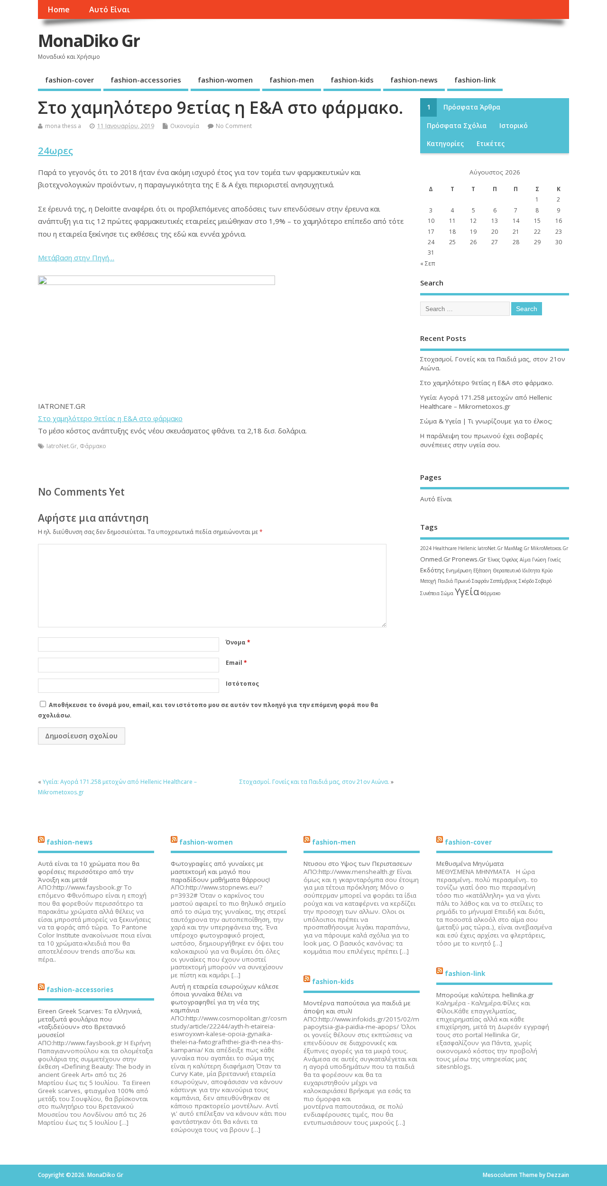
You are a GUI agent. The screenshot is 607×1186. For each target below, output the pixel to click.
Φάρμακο (93, 446)
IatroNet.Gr (61, 446)
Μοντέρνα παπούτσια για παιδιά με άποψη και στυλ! (357, 1007)
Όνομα (238, 642)
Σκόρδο (526, 581)
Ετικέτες (491, 143)
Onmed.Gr (435, 559)
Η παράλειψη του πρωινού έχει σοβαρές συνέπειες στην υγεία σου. (481, 440)
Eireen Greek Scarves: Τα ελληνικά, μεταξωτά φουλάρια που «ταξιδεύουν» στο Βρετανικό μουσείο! (90, 1023)
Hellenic (467, 548)
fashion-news (414, 79)
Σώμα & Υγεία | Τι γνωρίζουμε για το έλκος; (486, 421)
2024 (426, 548)
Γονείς (554, 559)
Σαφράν (480, 581)
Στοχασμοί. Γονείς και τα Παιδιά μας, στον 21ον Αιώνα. (314, 782)
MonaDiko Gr (89, 40)
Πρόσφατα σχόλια (457, 125)
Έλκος (493, 559)
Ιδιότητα (531, 570)
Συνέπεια (430, 593)
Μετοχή (428, 581)
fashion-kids (352, 79)
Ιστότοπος (242, 684)
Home (58, 9)
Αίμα (525, 559)
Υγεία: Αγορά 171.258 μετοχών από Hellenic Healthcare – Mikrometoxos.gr (486, 402)
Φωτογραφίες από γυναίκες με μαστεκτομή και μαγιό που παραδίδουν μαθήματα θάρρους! (220, 871)
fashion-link (475, 79)
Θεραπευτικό (507, 570)
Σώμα (447, 593)
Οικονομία (184, 126)
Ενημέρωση (459, 570)
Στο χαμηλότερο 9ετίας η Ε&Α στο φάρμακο (110, 418)
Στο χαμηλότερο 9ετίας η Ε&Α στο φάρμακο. (486, 382)
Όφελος (510, 559)
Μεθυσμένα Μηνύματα (470, 863)
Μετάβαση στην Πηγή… (76, 257)
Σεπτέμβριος (503, 581)
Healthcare (445, 548)
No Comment (234, 126)
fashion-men (291, 79)
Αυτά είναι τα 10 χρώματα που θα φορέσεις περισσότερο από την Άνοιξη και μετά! (88, 871)
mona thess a (63, 126)
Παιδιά (445, 581)
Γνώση (539, 559)
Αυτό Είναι (109, 9)
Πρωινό (462, 581)
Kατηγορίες (445, 143)
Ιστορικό (513, 125)
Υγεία (467, 591)
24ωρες (55, 150)
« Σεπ (427, 263)
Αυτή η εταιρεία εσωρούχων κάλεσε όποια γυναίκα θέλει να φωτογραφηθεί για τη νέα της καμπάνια (225, 998)
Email (236, 663)
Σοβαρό (543, 581)
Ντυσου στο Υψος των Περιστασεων (358, 863)
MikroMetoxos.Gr (549, 548)
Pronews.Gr (469, 559)
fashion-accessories (145, 79)
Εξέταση (482, 570)
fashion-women (225, 79)
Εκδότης (432, 570)
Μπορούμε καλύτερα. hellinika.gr (485, 995)
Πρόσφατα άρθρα (471, 107)
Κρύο (547, 570)
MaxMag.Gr (516, 548)
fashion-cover (69, 79)
